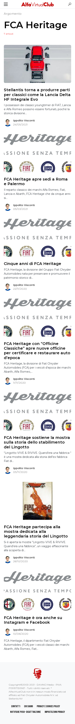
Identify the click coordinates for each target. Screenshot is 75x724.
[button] (6, 4)
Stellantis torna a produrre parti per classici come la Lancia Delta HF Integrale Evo (37, 95)
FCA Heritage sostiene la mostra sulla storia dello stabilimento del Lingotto (37, 442)
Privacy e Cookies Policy (48, 706)
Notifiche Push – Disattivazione (25, 712)
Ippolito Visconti (24, 120)
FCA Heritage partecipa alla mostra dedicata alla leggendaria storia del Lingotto (36, 532)
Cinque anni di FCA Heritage (32, 263)
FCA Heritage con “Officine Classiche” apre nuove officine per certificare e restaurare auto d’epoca (37, 350)
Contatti (15, 706)
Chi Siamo (28, 706)
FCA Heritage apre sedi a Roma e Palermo (36, 181)
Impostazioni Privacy (55, 712)
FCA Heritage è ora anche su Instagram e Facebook (33, 620)
